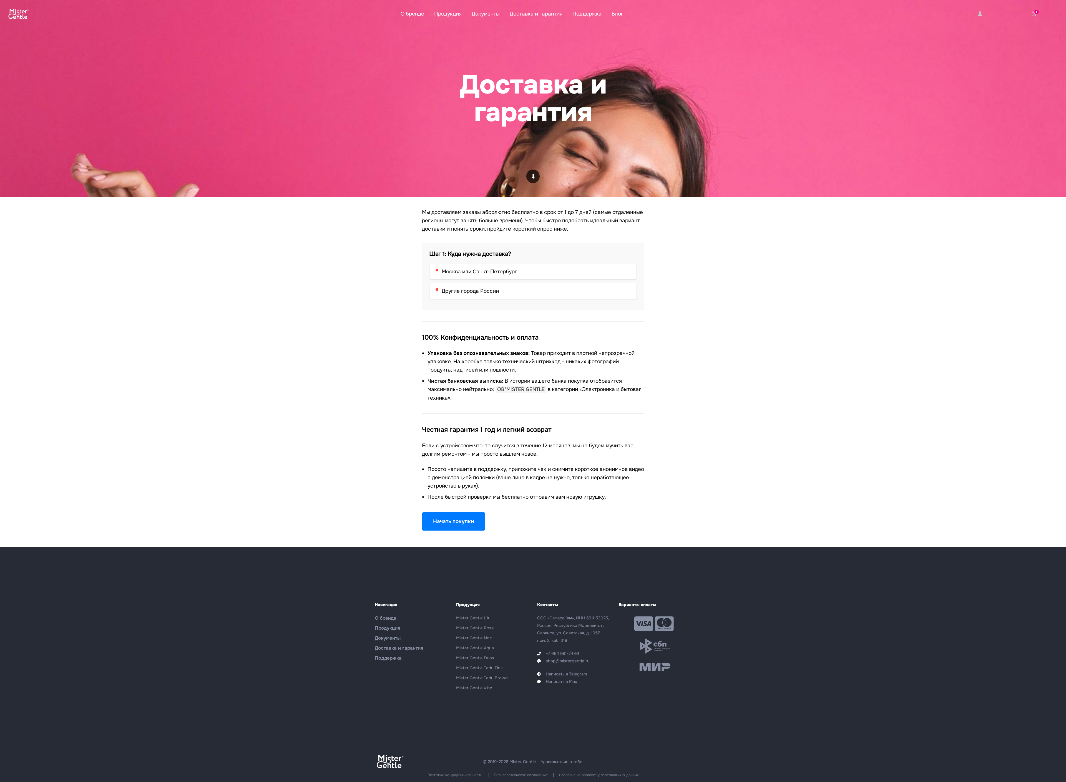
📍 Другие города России (466, 291)
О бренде (412, 14)
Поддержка (587, 14)
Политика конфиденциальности (455, 775)
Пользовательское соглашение (521, 775)
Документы (486, 14)
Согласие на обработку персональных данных (599, 775)
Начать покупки (453, 521)
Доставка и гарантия (536, 14)
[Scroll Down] (533, 176)
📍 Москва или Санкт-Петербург (475, 271)
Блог (617, 14)
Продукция (448, 14)
